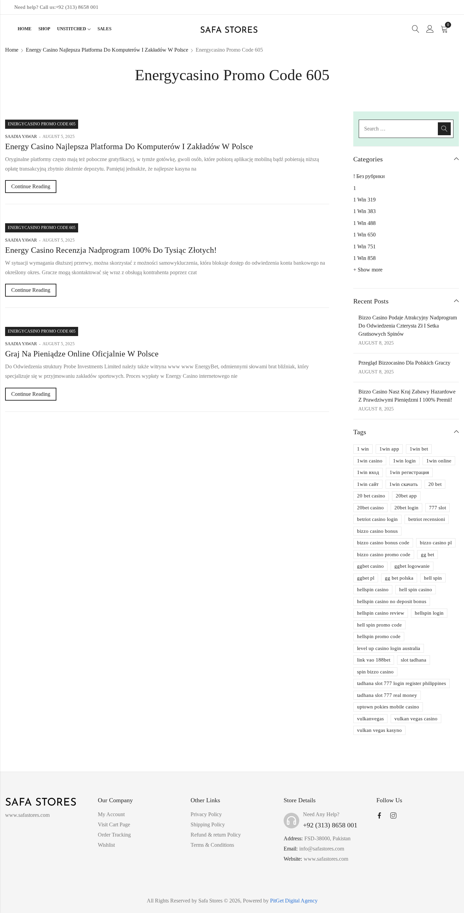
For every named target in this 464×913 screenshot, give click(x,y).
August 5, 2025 (58, 136)
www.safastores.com (326, 859)
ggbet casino (370, 566)
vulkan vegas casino (416, 718)
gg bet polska (399, 578)
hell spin (433, 578)
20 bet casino (371, 495)
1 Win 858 (364, 258)
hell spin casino (415, 589)
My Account (111, 814)
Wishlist (106, 845)
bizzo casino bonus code (383, 542)
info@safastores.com (321, 848)
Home (11, 50)
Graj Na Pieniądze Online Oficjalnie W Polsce (82, 353)
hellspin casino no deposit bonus (391, 601)
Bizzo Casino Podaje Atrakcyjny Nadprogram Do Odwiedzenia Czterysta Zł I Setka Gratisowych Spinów (407, 326)
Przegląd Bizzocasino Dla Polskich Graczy (404, 363)
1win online (438, 460)
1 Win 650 (364, 235)
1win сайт (368, 484)
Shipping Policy (208, 824)
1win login (404, 460)
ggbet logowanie (412, 566)
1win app (389, 449)
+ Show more (367, 270)
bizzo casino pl (436, 542)
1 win (363, 449)
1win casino (369, 460)
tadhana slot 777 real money (387, 695)
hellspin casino (373, 589)
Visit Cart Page (114, 824)
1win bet (419, 449)
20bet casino (370, 507)
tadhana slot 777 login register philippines (401, 683)
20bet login (406, 507)
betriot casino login (377, 519)
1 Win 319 (364, 200)
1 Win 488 (364, 223)
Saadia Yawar (21, 136)
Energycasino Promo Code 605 (41, 124)
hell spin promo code (379, 625)
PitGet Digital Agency (294, 900)
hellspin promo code (378, 636)
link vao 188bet (373, 660)
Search (444, 128)
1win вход (368, 472)
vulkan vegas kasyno (379, 730)
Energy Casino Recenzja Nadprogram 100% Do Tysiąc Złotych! (111, 250)
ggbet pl (365, 578)
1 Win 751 (364, 246)
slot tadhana (413, 660)
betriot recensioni (426, 519)
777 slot (437, 507)
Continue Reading (30, 186)
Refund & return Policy (216, 835)
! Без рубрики (369, 176)
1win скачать (403, 484)
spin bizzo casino (375, 671)
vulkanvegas (370, 718)
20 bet (435, 484)
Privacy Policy (206, 814)
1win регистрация (409, 472)
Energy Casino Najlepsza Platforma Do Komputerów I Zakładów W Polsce (107, 50)
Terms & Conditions (212, 845)
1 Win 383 (364, 211)
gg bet (427, 554)
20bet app (406, 495)
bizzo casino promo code (383, 554)
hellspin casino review (380, 613)
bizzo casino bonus (377, 531)
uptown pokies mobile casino (388, 706)
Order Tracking (114, 835)
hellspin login (429, 613)
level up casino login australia (388, 648)
